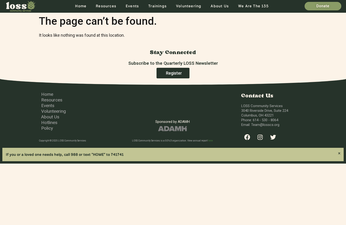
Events (132, 6)
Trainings (157, 6)
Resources (106, 6)
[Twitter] (273, 137)
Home (80, 6)
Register (174, 73)
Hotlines (49, 122)
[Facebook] (247, 137)
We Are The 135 (253, 6)
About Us (220, 6)
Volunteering (188, 6)
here (210, 140)
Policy (47, 128)
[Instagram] (260, 137)
